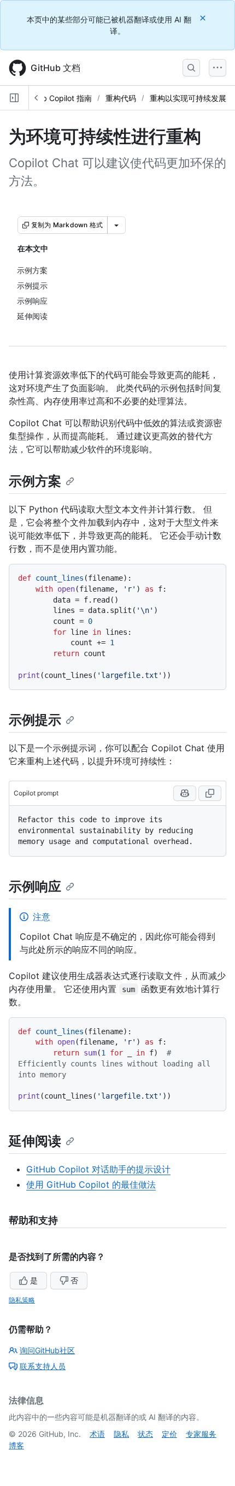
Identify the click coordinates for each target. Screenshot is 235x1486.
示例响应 (35, 886)
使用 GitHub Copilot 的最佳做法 (91, 1184)
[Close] (204, 17)
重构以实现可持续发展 (188, 98)
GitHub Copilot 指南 (57, 98)
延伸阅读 (35, 1141)
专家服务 (201, 1433)
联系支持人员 (43, 1366)
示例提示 (35, 720)
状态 (145, 1433)
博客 (16, 1445)
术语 (97, 1433)
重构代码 (120, 98)
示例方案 (35, 481)
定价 (169, 1433)
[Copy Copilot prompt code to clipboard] (209, 793)
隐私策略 (22, 1300)
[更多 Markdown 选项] (116, 225)
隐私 (121, 1433)
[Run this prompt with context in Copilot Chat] (184, 793)
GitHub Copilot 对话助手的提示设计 (98, 1169)
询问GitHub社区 (47, 1350)
